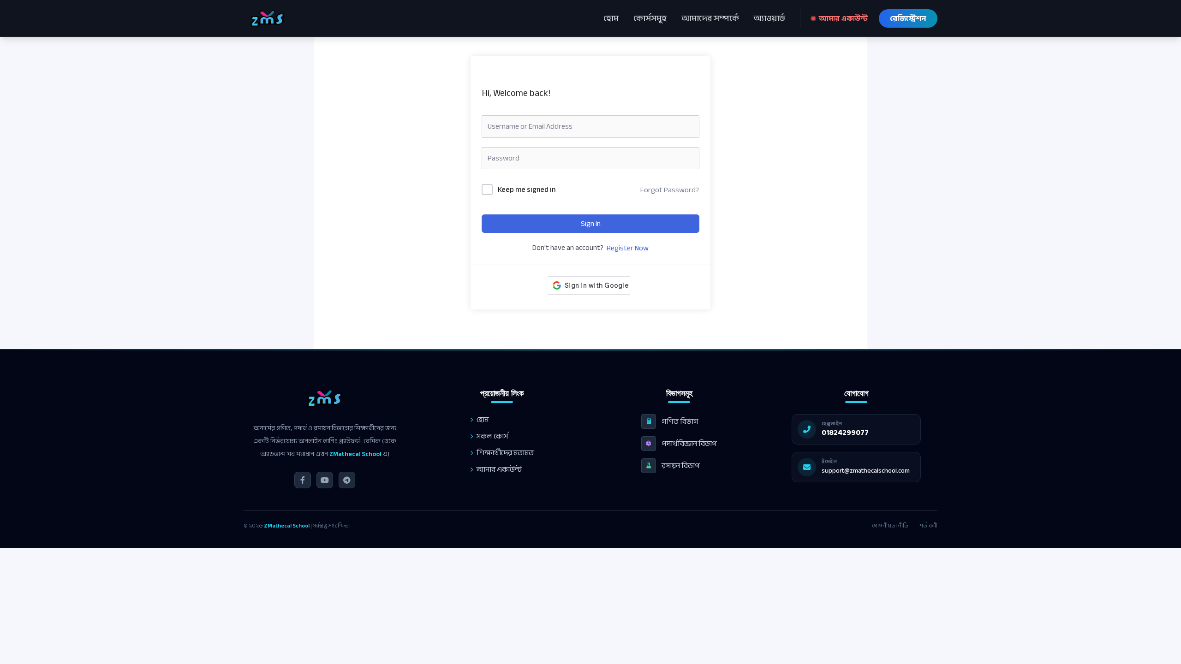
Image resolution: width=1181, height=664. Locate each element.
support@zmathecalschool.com (866, 470)
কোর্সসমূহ (650, 18)
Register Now (628, 248)
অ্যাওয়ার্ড (769, 18)
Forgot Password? (669, 190)
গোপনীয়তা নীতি (890, 525)
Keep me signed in (526, 190)
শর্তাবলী (928, 525)
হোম (611, 18)
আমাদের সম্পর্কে (710, 18)
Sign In (591, 224)
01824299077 (845, 432)
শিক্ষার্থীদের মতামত (505, 452)
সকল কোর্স (492, 436)
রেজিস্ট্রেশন (908, 18)
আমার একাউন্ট (843, 18)
